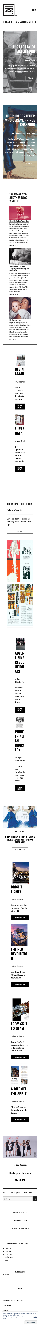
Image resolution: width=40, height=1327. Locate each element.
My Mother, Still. (15, 320)
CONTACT (20, 1288)
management (7, 1305)
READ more (20, 407)
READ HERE (20, 850)
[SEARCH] (35, 1198)
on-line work (9, 1257)
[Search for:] (18, 1199)
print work (8, 1254)
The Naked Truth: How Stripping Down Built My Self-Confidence (19, 268)
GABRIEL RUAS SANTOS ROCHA (17, 1243)
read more (20, 710)
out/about (8, 1251)
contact (5, 1310)
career (7, 1274)
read (30, 78)
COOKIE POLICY (20, 1220)
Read (20, 531)
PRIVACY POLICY (20, 1212)
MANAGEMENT (20, 1272)
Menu (34, 10)
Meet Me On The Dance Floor (19, 221)
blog (6, 1260)
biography (8, 1248)
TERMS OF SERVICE (20, 1228)
